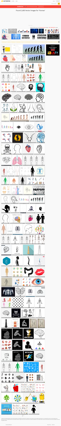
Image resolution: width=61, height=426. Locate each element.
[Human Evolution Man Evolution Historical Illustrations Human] (19, 117)
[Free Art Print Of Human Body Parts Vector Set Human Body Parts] (31, 77)
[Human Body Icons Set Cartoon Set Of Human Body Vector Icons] (5, 87)
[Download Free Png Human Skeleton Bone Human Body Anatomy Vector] (5, 239)
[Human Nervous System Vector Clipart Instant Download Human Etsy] (6, 282)
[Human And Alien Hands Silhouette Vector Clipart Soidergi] (34, 409)
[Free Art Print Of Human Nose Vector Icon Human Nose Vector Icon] (31, 108)
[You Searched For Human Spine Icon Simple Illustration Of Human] (28, 261)
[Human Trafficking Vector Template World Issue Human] (24, 323)
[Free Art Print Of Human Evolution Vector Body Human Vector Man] (7, 127)
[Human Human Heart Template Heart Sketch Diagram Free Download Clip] (6, 160)
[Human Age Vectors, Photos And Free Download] (6, 409)
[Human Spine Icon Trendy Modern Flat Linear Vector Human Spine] (17, 250)
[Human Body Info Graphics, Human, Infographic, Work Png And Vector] (40, 77)
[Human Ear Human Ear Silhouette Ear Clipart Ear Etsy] (39, 190)
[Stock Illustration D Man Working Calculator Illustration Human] (5, 388)
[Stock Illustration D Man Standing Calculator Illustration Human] (19, 378)
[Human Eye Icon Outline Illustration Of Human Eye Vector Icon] (29, 127)
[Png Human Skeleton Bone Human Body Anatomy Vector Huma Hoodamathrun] (39, 160)
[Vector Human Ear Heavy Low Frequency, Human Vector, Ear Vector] (40, 108)
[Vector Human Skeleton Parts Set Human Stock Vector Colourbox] (37, 239)
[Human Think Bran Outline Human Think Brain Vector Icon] (39, 97)
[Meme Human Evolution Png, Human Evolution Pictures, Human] (36, 58)
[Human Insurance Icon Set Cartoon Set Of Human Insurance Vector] (17, 272)
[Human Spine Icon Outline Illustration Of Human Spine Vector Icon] (6, 261)
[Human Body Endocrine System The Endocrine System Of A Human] (17, 190)
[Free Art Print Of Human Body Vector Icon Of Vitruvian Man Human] (40, 171)
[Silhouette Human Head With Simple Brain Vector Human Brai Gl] (40, 87)
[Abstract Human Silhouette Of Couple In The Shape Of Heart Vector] (40, 388)
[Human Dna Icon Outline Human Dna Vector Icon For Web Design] (22, 108)
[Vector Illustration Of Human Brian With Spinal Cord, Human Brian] (28, 313)
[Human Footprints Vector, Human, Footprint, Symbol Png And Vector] (17, 138)
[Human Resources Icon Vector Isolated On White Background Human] (6, 356)
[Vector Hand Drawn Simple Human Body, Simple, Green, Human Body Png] (6, 302)
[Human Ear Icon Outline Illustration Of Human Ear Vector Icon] (5, 199)
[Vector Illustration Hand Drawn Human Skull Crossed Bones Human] (16, 313)
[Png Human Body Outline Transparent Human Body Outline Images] (33, 171)
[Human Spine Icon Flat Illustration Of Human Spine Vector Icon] (28, 250)
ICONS (16, 1)
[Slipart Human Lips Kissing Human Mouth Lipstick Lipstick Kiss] (39, 272)
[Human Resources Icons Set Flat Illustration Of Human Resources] (39, 229)
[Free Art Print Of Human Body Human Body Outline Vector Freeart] (24, 77)
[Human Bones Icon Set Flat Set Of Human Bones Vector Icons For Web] (6, 190)
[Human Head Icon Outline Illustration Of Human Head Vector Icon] (28, 229)
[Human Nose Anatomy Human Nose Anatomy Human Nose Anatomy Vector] (15, 58)
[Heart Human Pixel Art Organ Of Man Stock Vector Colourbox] (15, 388)
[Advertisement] (30, 18)
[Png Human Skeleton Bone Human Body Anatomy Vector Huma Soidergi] (5, 77)
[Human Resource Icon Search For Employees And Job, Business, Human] (28, 345)
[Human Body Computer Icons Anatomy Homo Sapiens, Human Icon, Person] (22, 181)
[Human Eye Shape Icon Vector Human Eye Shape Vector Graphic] (19, 127)
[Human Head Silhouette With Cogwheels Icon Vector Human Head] (40, 208)
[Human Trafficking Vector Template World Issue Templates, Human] (28, 334)
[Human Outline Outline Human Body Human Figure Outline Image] (17, 49)
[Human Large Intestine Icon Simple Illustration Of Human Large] (28, 272)
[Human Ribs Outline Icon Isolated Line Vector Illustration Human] (18, 229)
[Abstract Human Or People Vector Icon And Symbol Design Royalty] (17, 398)
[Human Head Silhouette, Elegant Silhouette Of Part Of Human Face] (31, 208)
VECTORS (13, 1)
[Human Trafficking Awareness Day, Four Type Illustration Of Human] (6, 334)
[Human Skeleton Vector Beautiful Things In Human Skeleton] (15, 239)
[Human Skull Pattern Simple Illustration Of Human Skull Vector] (18, 302)
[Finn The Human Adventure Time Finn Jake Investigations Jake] (30, 398)
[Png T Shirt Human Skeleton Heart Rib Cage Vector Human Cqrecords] (20, 292)
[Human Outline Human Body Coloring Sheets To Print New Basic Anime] (9, 229)
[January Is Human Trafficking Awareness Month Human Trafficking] (33, 323)
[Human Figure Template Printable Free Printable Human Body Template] (23, 208)
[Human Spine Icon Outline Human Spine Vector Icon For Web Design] (39, 250)
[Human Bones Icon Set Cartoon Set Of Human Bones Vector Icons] (36, 181)
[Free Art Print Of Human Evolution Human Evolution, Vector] (37, 117)
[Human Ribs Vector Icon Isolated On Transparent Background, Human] (40, 292)
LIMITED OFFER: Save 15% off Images (39, 27)
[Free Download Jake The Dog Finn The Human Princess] (42, 398)
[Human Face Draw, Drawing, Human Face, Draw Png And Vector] (15, 208)
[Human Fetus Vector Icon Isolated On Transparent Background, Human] (40, 127)
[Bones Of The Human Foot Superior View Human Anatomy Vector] (40, 68)
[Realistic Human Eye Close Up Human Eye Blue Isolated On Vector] (38, 282)
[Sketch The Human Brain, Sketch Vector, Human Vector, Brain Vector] (17, 97)
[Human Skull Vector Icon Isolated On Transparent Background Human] (6, 250)
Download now (41, 6)
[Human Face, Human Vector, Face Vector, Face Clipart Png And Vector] (5, 208)
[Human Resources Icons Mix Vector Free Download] (7, 378)
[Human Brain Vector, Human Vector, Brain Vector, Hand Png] (28, 97)
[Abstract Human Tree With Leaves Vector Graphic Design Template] (6, 398)
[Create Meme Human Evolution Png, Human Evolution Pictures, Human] (34, 49)
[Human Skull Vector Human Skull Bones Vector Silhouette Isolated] (6, 149)
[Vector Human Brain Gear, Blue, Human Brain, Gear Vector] (40, 138)
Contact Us (53, 424)
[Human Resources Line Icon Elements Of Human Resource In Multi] (39, 345)
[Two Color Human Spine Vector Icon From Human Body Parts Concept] (39, 261)
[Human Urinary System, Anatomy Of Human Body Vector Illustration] (14, 181)
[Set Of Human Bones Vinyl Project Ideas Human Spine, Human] (23, 58)
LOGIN (54, 1)
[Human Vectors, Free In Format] (29, 378)
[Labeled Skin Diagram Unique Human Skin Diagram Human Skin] (15, 323)
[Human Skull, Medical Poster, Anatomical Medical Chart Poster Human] (17, 219)
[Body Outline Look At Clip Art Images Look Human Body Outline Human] (14, 77)
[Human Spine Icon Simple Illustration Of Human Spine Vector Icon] (17, 261)
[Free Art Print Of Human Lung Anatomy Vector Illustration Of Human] (17, 160)
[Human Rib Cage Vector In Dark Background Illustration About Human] (8, 292)
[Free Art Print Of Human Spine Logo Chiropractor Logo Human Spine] (13, 108)
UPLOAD (58, 1)
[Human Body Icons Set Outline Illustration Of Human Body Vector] (25, 171)
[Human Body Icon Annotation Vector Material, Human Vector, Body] (6, 272)
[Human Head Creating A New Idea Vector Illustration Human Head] (30, 87)
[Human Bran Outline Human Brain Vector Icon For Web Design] (21, 87)
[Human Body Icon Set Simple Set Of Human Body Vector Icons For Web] (31, 367)
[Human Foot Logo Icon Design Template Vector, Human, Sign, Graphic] (6, 138)
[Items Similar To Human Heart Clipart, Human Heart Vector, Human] (7, 68)
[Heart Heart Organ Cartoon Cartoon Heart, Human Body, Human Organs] (27, 149)
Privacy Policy (49, 424)
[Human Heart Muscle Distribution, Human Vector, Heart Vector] (30, 219)
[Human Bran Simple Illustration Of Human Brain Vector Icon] (6, 97)
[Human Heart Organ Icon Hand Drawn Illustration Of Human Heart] (39, 149)
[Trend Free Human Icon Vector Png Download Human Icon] (40, 219)
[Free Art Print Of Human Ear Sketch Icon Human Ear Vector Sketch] (5, 117)
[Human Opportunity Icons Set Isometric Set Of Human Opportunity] (26, 282)
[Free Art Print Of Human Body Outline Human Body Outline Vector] (20, 77)
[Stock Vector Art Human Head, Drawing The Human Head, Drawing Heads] (17, 149)
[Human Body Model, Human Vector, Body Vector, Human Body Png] (19, 68)
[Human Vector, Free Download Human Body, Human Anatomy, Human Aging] (6, 49)
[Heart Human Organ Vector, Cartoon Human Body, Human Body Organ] (5, 58)
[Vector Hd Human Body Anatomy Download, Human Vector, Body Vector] (13, 87)
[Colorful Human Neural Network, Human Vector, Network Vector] (17, 282)
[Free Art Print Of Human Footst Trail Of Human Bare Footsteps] (29, 138)
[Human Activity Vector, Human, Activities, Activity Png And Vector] (30, 68)
